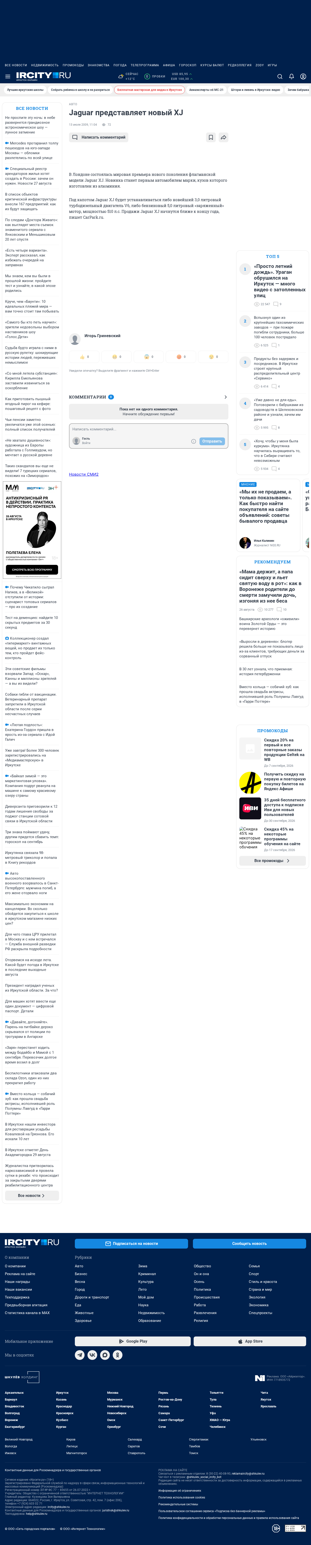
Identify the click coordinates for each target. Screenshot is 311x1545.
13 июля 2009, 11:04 (83, 124)
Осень (199, 1282)
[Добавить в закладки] (211, 137)
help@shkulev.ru (36, 1514)
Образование (149, 1320)
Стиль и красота (263, 1282)
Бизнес (81, 1274)
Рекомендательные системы (178, 1504)
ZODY (260, 65)
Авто (79, 1266)
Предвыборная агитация (26, 1305)
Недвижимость (45, 65)
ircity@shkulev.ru (59, 1507)
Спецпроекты (260, 1313)
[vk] (92, 1355)
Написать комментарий (103, 137)
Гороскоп (188, 65)
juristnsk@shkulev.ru (115, 1510)
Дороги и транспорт (92, 1297)
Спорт (254, 1274)
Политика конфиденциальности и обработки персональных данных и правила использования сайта (228, 1518)
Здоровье (83, 1320)
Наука (143, 1305)
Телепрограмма (145, 65)
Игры (272, 65)
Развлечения (205, 1313)
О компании (15, 1266)
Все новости (16, 65)
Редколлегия (240, 65)
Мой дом (146, 1297)
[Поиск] (280, 76)
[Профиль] (303, 76)
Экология (257, 1297)
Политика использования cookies (181, 1497)
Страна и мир (260, 1289)
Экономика (258, 1305)
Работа (200, 1305)
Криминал (147, 1274)
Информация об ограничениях (179, 1490)
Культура (146, 1282)
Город (80, 1289)
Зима (142, 1266)
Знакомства (99, 65)
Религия (201, 1320)
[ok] (117, 1355)
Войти (86, 443)
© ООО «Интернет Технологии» (82, 1529)
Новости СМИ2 (84, 474)
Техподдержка (17, 1297)
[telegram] (80, 1355)
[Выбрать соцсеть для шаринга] (223, 137)
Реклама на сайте (20, 1274)
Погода (120, 65)
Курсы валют (212, 65)
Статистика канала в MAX (27, 1313)
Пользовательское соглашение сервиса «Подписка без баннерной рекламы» (211, 1511)
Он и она (201, 1274)
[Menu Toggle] (8, 76)
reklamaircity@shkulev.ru (248, 1473)
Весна (80, 1282)
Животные (84, 1313)
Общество (202, 1266)
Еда (78, 1305)
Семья (254, 1266)
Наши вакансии (18, 1289)
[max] (105, 1355)
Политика (202, 1289)
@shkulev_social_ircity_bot (204, 1477)
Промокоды (73, 65)
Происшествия (207, 1297)
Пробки (155, 76)
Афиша (169, 65)
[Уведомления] (291, 76)
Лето (142, 1289)
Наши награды (17, 1282)
